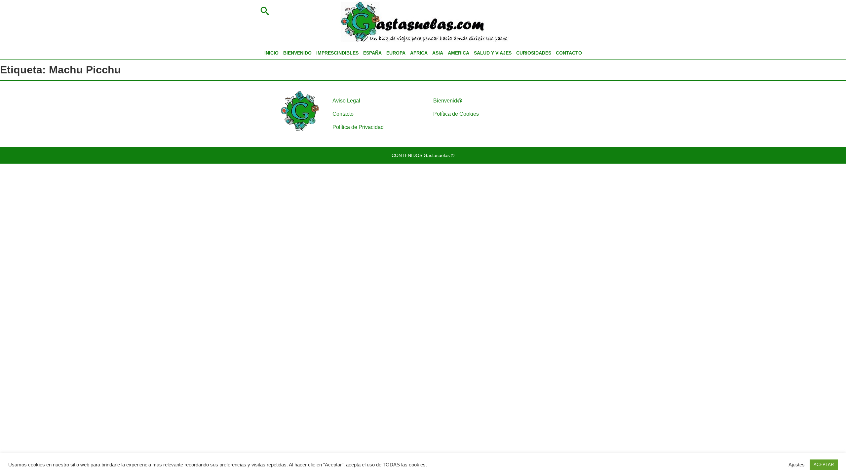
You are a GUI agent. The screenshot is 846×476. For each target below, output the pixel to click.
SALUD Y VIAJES (493, 53)
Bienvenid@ (447, 100)
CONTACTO (569, 53)
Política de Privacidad (358, 127)
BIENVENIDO (297, 53)
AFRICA (419, 53)
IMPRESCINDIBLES (337, 53)
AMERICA (458, 53)
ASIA (437, 53)
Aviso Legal (346, 100)
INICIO (271, 53)
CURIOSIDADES (533, 53)
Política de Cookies (456, 114)
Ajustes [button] (796, 464)
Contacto (343, 114)
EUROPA (395, 53)
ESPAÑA (372, 53)
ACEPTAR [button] (824, 464)
